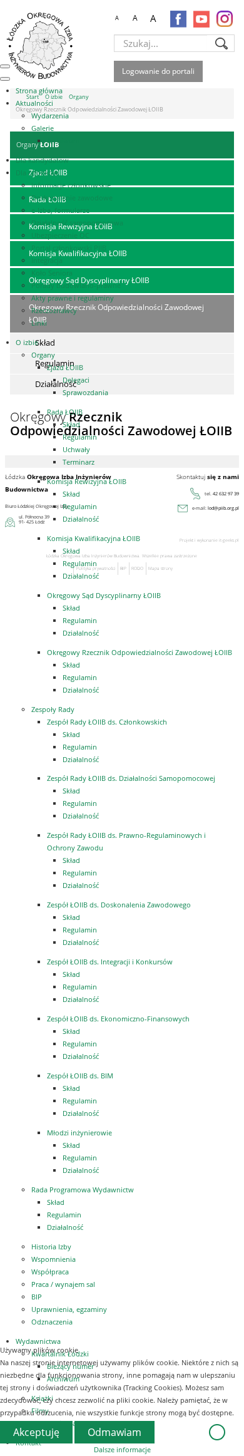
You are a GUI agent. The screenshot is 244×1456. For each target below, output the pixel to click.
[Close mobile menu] (5, 79)
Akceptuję (36, 1432)
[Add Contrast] (98, 19)
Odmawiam (114, 1432)
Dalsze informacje (122, 1449)
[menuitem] (39, 90)
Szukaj (221, 43)
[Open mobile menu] (5, 66)
